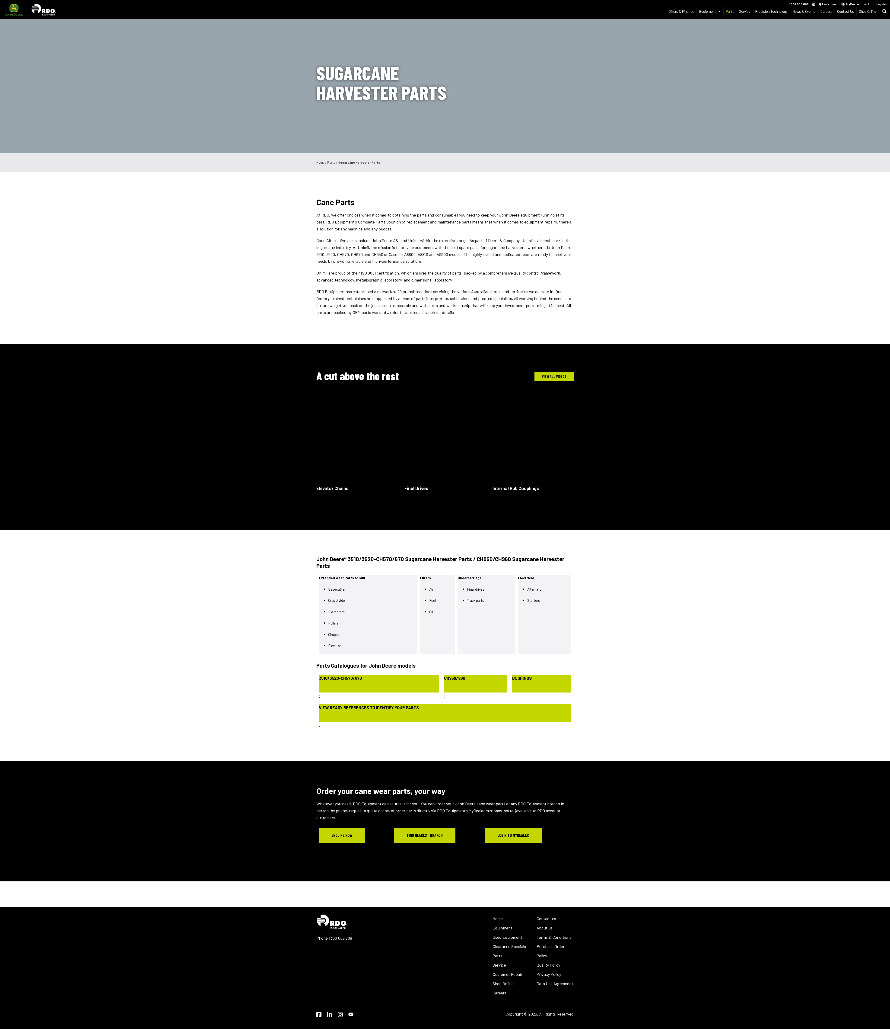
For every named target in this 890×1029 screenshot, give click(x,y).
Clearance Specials (509, 946)
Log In (866, 4)
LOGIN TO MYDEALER (513, 835)
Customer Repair (507, 974)
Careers (826, 11)
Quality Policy (548, 965)
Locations (828, 4)
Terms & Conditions (554, 937)
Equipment (502, 927)
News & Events (804, 11)
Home (320, 162)
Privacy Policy (549, 974)
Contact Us (845, 11)
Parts (730, 11)
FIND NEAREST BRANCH (425, 835)
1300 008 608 (799, 4)
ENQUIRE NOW (341, 835)
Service (744, 11)
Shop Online (868, 11)
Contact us (546, 918)
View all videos (554, 376)
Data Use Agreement (555, 983)
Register (881, 4)
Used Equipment (507, 937)
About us (545, 927)
